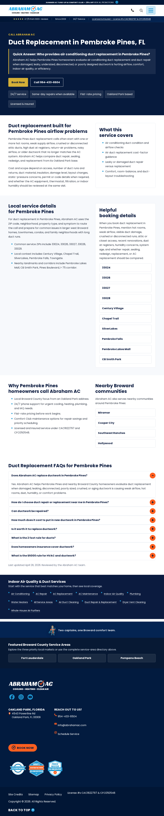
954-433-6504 (67, 716)
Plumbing (135, 594)
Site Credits (15, 794)
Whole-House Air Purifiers (25, 610)
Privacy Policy (53, 794)
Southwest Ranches (111, 433)
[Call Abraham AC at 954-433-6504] (132, 10)
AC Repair (41, 594)
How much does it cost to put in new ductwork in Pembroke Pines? (55, 520)
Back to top (19, 810)
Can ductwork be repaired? (30, 511)
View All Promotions (104, 2)
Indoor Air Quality (114, 594)
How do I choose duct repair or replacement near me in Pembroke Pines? (60, 502)
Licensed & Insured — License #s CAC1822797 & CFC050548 (121, 19)
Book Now (18, 82)
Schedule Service (68, 734)
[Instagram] (21, 697)
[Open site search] (141, 10)
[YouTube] (30, 697)
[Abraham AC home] (25, 10)
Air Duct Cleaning (69, 602)
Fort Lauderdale (32, 658)
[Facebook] (11, 697)
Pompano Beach (132, 658)
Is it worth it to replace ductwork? (34, 529)
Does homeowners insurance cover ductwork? (42, 547)
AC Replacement (63, 594)
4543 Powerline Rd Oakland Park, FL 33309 (26, 715)
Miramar (104, 413)
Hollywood (105, 443)
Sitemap (33, 794)
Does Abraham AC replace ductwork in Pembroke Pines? (49, 475)
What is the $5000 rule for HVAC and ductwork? (43, 556)
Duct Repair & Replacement (101, 602)
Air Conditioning (20, 594)
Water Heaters (19, 602)
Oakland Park (82, 658)
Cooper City (106, 423)
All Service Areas (43, 602)
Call (47, 82)
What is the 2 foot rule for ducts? (33, 538)
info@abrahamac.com (72, 725)
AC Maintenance (88, 594)
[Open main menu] (151, 10)
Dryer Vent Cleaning (134, 602)
